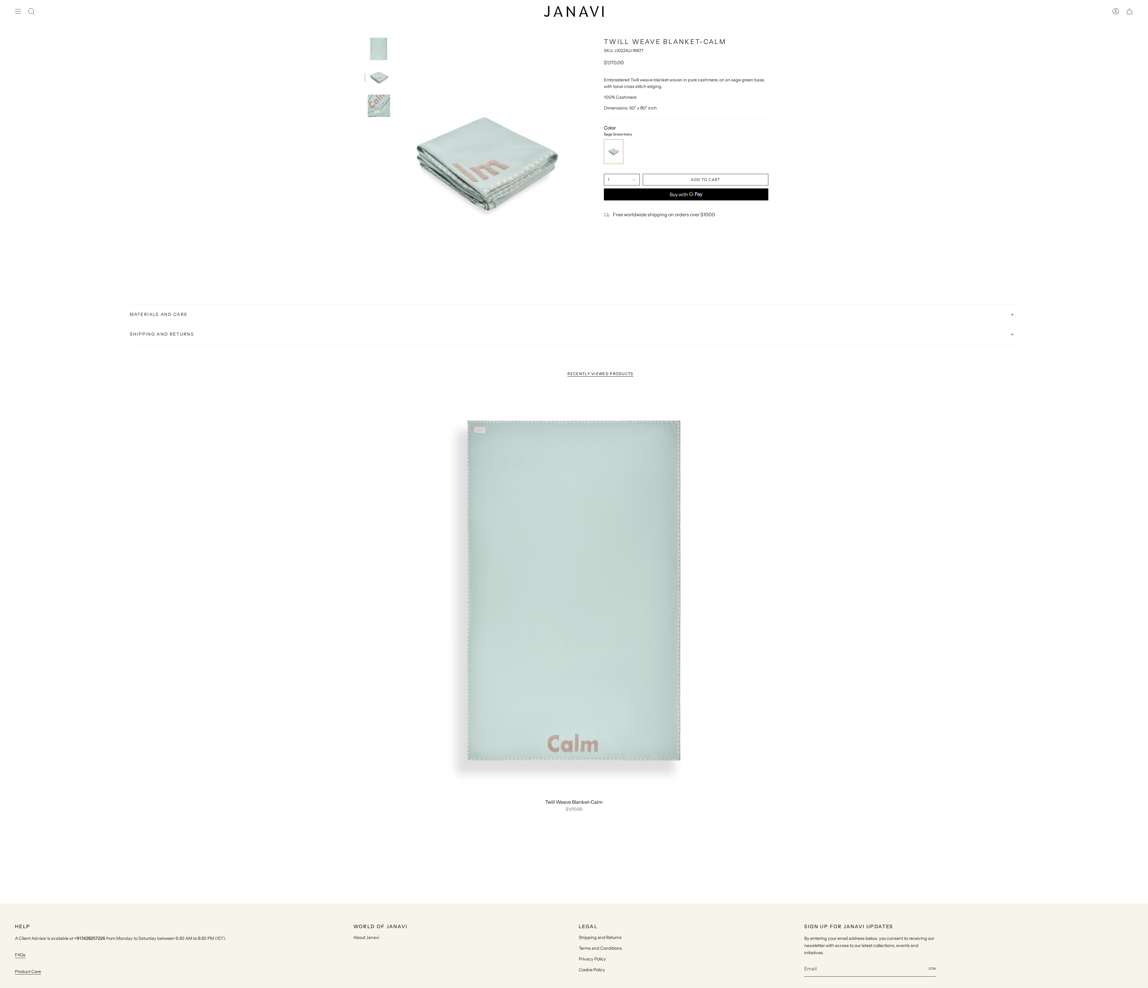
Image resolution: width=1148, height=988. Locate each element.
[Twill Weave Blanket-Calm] (574, 591)
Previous (396, 162)
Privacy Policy (592, 959)
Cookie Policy (592, 969)
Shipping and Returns (162, 334)
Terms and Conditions (600, 948)
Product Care (28, 971)
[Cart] (1129, 11)
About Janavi (366, 937)
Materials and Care (158, 314)
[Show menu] (18, 11)
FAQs (20, 954)
